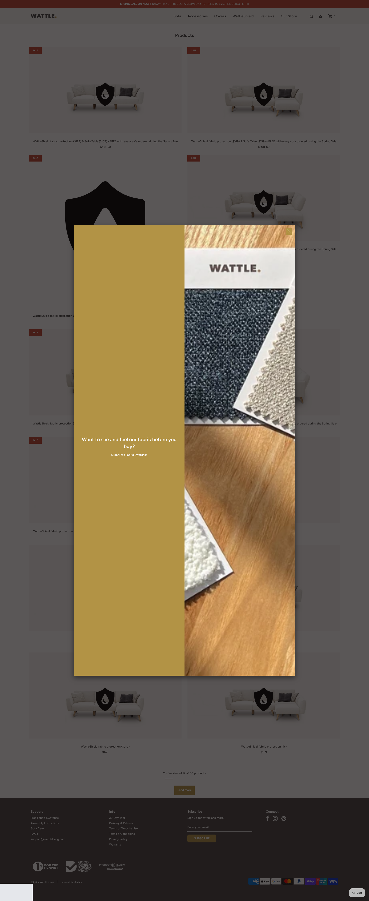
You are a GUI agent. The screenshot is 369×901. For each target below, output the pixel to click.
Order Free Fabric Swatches (129, 455)
